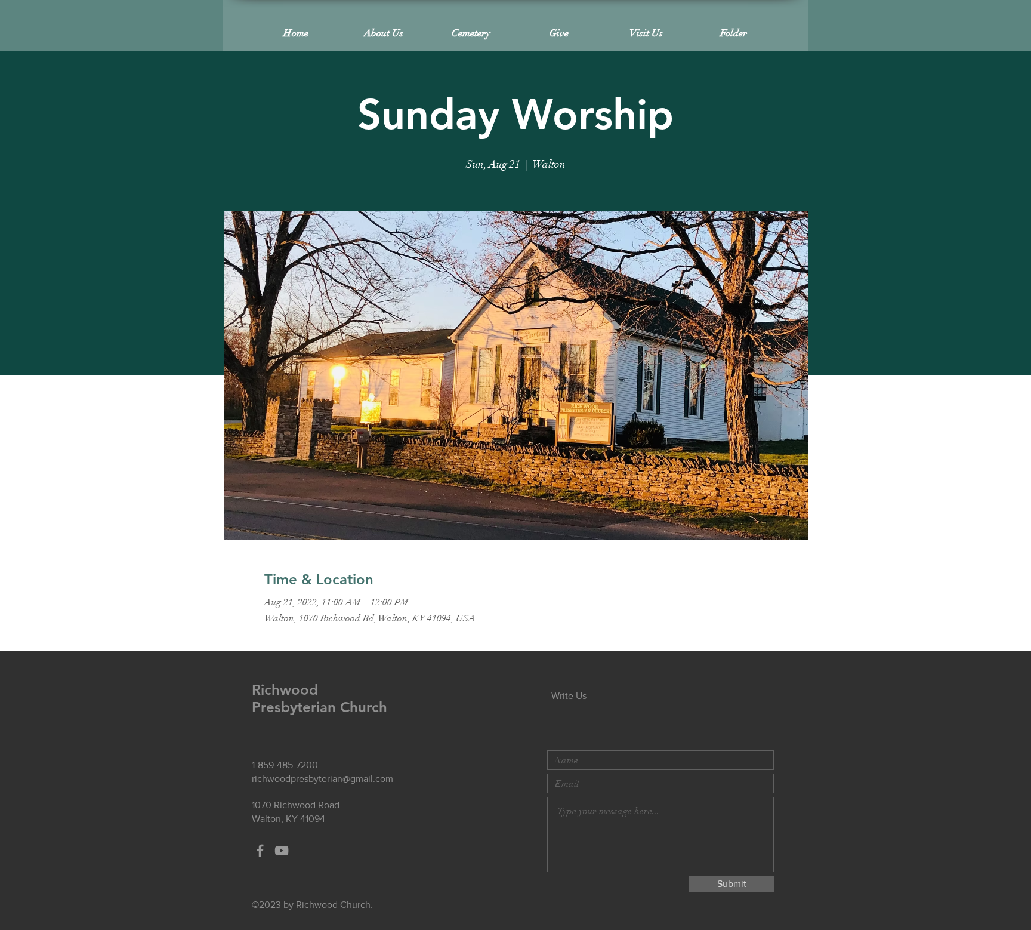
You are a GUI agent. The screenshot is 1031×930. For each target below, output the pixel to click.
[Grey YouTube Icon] (281, 850)
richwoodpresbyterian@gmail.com (322, 779)
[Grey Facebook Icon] (260, 850)
